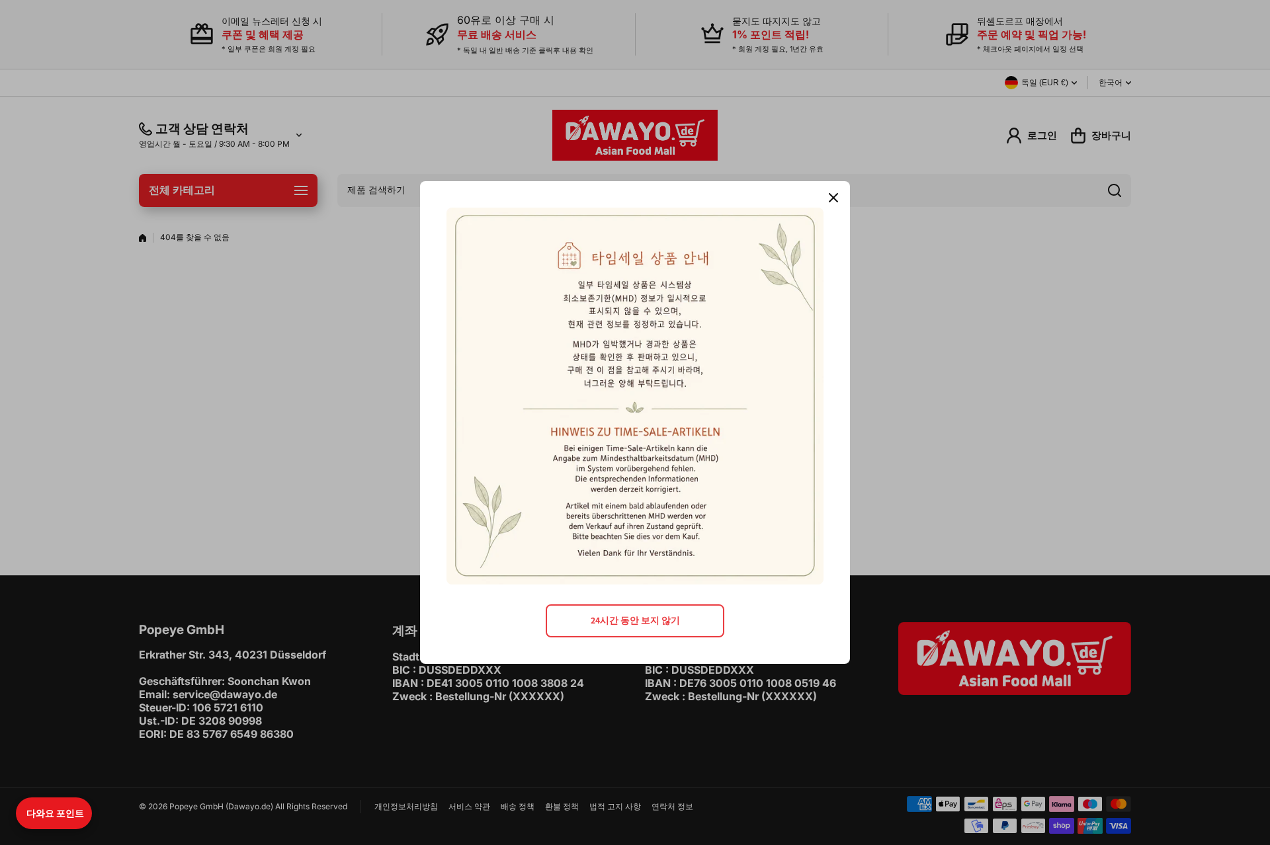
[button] (54, 813)
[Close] (833, 197)
